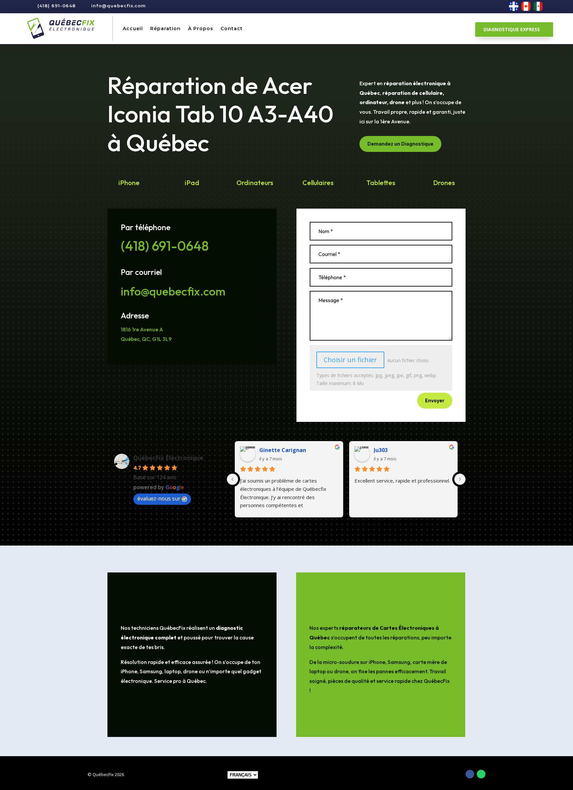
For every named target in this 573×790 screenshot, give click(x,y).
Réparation (165, 29)
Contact (232, 29)
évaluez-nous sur (158, 498)
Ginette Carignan (282, 450)
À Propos (200, 29)
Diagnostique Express (511, 29)
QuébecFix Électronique (168, 458)
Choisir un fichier (350, 359)
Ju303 (381, 450)
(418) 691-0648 (56, 5)
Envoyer (434, 400)
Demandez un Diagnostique (400, 144)
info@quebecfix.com (118, 5)
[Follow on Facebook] (470, 774)
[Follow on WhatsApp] (481, 774)
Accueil (133, 29)
